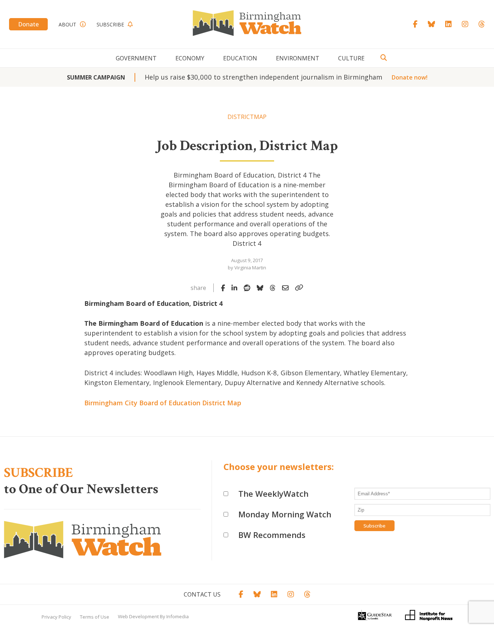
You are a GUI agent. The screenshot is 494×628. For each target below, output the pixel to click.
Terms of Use (94, 617)
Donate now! (409, 77)
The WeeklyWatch (273, 493)
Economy (189, 58)
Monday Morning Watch (284, 514)
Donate (28, 24)
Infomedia (177, 616)
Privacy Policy (56, 617)
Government (136, 58)
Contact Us (202, 594)
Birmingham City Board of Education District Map (162, 402)
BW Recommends (272, 534)
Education (240, 58)
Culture (351, 58)
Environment (297, 58)
